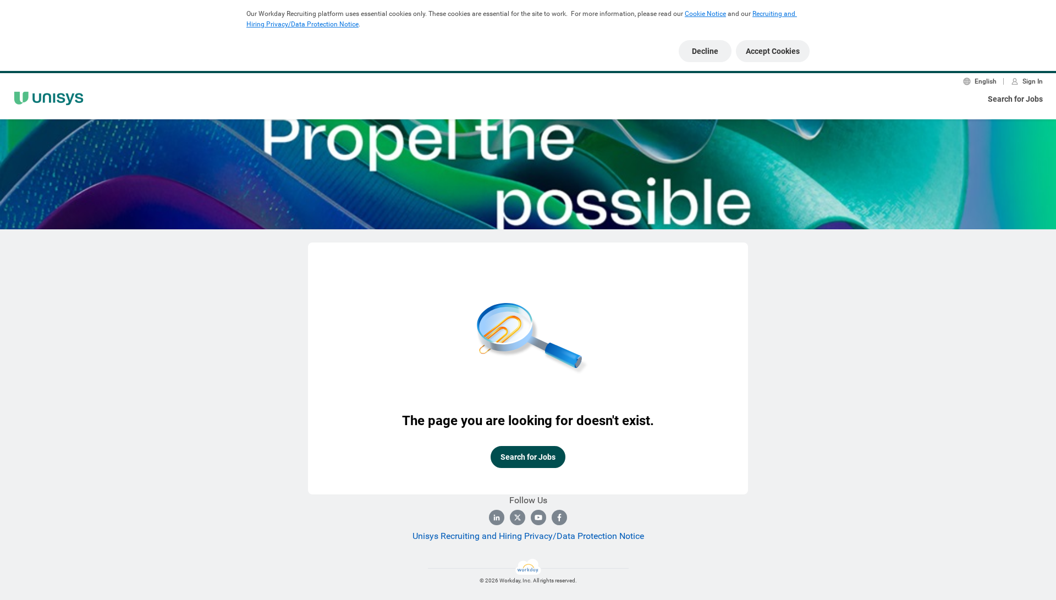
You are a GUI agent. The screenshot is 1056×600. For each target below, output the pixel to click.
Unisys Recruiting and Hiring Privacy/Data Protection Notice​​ (528, 536)
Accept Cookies (773, 51)
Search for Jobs (1015, 99)
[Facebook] (559, 517)
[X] (517, 517)
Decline (705, 51)
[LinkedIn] (496, 517)
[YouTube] (538, 517)
